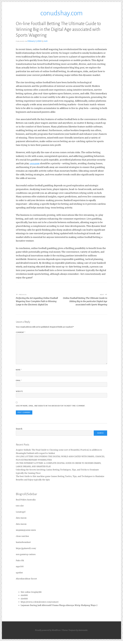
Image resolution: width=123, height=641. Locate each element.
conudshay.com (61, 13)
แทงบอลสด (35, 163)
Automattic (83, 630)
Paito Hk (20, 560)
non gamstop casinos (26, 554)
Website (19, 391)
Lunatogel (20, 512)
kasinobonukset (23, 542)
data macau (21, 518)
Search (19, 429)
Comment (20, 332)
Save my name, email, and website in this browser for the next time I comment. (50, 406)
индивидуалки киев (26, 530)
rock (45, 41)
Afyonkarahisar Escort (26, 579)
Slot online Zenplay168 (31, 592)
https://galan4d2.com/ (26, 548)
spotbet (19, 573)
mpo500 (20, 566)
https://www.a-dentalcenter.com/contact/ (40, 602)
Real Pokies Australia (26, 500)
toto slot (20, 506)
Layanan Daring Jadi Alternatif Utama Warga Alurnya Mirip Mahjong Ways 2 (59, 605)
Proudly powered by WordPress (47, 630)
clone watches (22, 536)
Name (19, 370)
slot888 (24, 595)
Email (19, 380)
